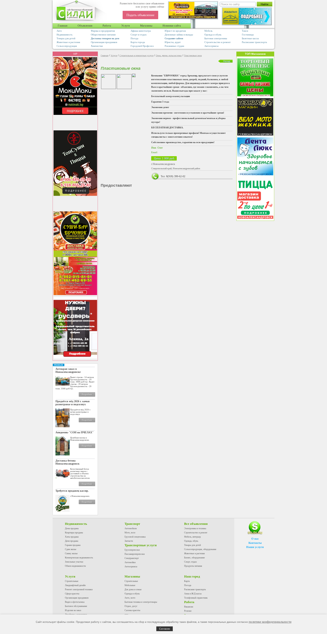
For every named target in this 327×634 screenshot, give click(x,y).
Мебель (208, 30)
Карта (187, 581)
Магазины (146, 25)
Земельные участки (74, 561)
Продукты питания (193, 566)
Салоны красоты (132, 610)
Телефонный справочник (196, 597)
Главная (62, 25)
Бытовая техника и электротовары (141, 602)
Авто (59, 30)
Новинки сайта (172, 25)
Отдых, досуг (131, 606)
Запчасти (129, 541)
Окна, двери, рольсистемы (169, 55)
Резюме (188, 611)
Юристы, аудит (173, 42)
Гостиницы (248, 34)
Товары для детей (66, 38)
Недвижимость (64, 34)
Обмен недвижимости (75, 566)
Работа (107, 25)
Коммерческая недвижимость (79, 557)
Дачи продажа (71, 541)
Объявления (85, 25)
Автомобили (131, 528)
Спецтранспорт (132, 558)
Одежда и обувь (212, 34)
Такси (245, 30)
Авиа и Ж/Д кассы (193, 593)
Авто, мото (130, 597)
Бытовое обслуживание (76, 606)
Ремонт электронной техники (79, 589)
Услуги (125, 25)
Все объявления (196, 524)
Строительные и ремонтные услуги (136, 55)
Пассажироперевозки (135, 554)
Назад (226, 61)
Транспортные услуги (141, 545)
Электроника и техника (195, 528)
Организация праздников (104, 42)
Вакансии (188, 606)
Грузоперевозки (132, 550)
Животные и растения (68, 42)
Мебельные (130, 585)
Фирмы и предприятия (103, 30)
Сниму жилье (71, 553)
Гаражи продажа (72, 545)
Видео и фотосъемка (74, 602)
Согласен (164, 628)
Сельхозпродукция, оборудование (200, 549)
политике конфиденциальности (270, 622)
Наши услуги (255, 547)
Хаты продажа (72, 536)
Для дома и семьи (133, 589)
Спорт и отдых (139, 34)
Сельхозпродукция (67, 46)
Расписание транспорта (254, 42)
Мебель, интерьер (192, 536)
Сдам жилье (70, 549)
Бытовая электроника (215, 38)
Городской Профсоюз (142, 46)
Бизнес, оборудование (194, 557)
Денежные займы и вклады (179, 34)
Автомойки (130, 562)
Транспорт (132, 524)
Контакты (255, 542)
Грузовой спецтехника (135, 536)
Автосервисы (211, 46)
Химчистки (97, 46)
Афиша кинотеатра (141, 30)
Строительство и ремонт (217, 42)
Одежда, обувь (191, 541)
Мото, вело (130, 532)
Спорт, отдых (190, 561)
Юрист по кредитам (175, 30)
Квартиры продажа (74, 532)
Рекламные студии (174, 46)
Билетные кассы (250, 38)
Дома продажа (72, 528)
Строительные (71, 581)
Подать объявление (140, 15)
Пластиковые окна (193, 55)
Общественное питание (103, 34)
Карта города (138, 42)
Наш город (192, 576)
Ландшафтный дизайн (75, 585)
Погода (134, 38)
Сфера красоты (72, 593)
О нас (255, 538)
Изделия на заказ (73, 610)
